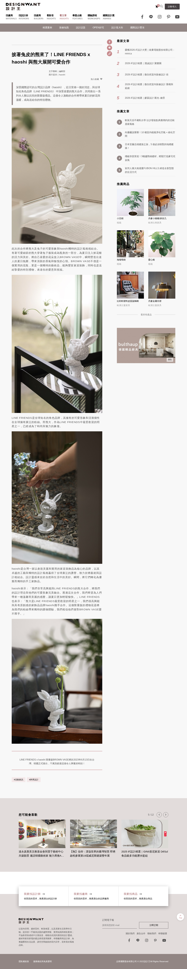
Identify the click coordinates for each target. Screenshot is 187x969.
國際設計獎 (109, 15)
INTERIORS (24, 19)
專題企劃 (77, 15)
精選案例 (47, 27)
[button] (159, 814)
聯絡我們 (151, 933)
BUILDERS (38, 19)
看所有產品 (146, 314)
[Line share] (109, 47)
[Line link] (151, 16)
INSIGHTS (51, 19)
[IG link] (159, 16)
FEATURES (77, 19)
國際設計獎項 (137, 27)
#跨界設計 (33, 779)
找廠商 (9, 15)
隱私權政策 (24, 961)
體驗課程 (92, 15)
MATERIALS (11, 19)
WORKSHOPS (94, 19)
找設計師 (23, 15)
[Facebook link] (142, 16)
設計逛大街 (117, 27)
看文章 (63, 15)
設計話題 (80, 27)
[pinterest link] (168, 16)
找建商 (37, 15)
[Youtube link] (177, 16)
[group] (44, 837)
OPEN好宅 (98, 27)
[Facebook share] (109, 42)
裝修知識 (64, 27)
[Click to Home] (23, 6)
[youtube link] (164, 941)
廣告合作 (141, 933)
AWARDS (107, 19)
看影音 (50, 15)
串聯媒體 (162, 933)
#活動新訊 (18, 779)
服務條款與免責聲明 (42, 961)
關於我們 (130, 933)
